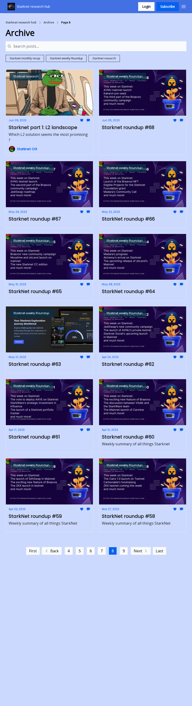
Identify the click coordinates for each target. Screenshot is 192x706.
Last (159, 550)
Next (138, 550)
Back (54, 550)
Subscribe (167, 6)
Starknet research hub (21, 22)
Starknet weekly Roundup (66, 58)
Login (146, 6)
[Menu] (183, 5)
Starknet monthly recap (25, 58)
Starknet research (104, 58)
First (33, 550)
